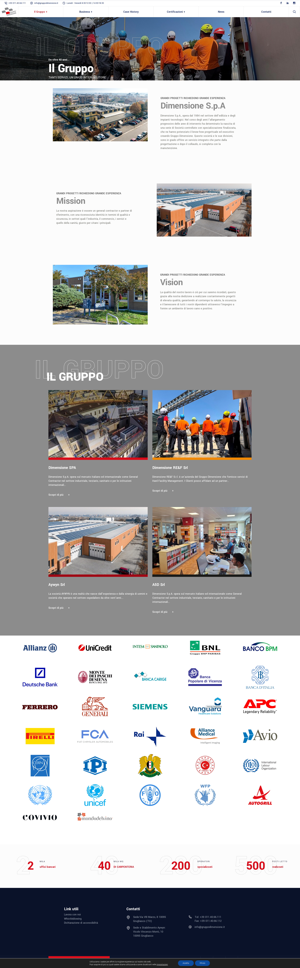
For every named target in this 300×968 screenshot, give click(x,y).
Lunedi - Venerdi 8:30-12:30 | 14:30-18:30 (85, 3)
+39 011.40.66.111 (17, 3)
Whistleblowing (73, 919)
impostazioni (162, 964)
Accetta (186, 963)
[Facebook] (281, 3)
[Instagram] (294, 3)
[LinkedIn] (288, 3)
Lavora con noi (72, 914)
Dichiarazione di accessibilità (81, 923)
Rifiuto (202, 963)
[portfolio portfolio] (100, 445)
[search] (294, 11)
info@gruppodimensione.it (46, 3)
